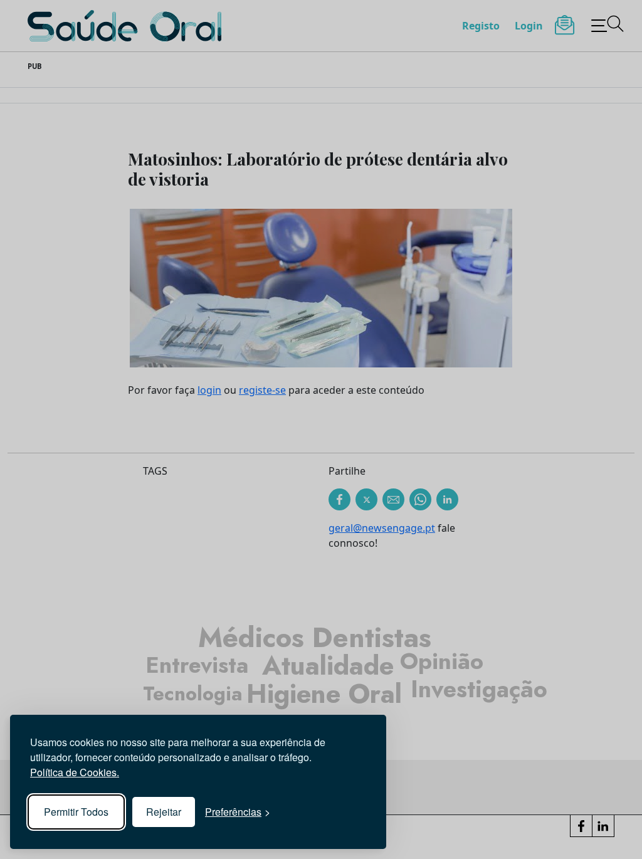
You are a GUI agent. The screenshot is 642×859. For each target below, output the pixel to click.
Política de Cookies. (74, 772)
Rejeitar (163, 811)
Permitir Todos (76, 811)
